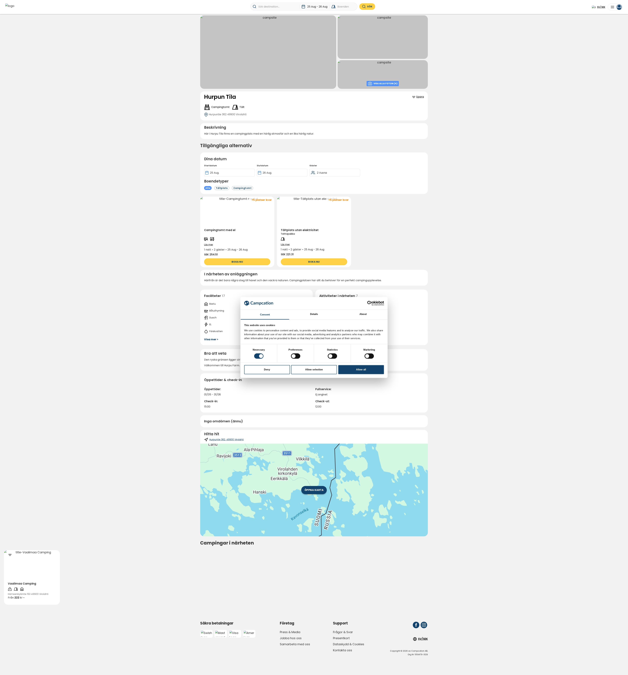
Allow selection (314, 369)
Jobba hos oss (291, 638)
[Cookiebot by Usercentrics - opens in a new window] (369, 303)
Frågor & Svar (343, 632)
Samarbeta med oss (295, 644)
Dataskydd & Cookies (348, 644)
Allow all (361, 369)
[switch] (295, 356)
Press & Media (290, 632)
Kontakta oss (342, 650)
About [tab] (363, 314)
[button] (237, 232)
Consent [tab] (265, 314)
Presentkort (341, 638)
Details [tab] (314, 314)
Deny (267, 369)
